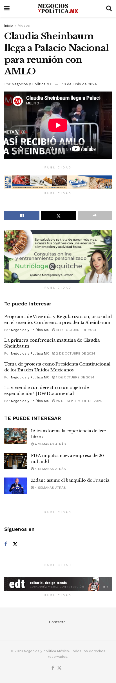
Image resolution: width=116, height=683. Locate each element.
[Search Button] (109, 8)
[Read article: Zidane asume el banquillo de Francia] (15, 486)
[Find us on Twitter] (15, 544)
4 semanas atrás (50, 444)
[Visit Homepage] (58, 8)
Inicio (8, 26)
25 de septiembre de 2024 (78, 401)
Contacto (57, 622)
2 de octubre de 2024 (75, 353)
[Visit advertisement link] (58, 182)
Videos (24, 26)
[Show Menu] (7, 8)
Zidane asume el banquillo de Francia (70, 480)
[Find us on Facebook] (5, 544)
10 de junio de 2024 (79, 84)
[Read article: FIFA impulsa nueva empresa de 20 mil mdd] (15, 461)
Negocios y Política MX (32, 84)
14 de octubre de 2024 (75, 330)
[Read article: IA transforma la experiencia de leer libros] (15, 436)
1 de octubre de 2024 (74, 377)
